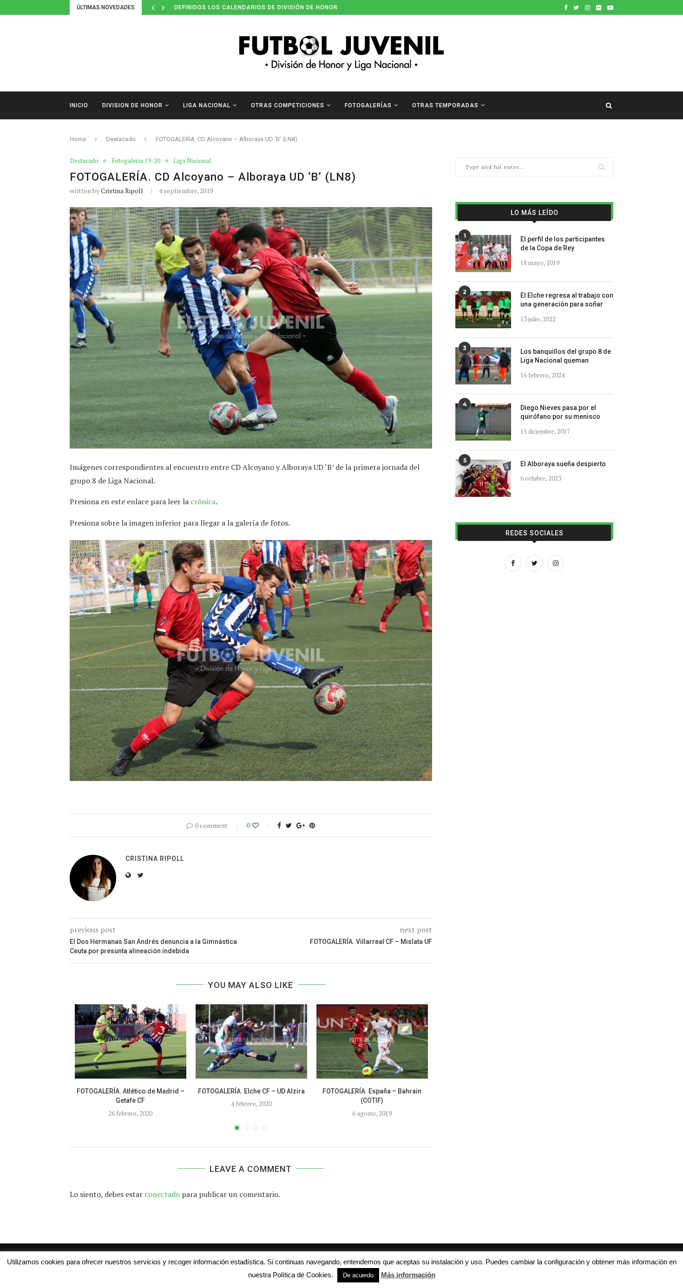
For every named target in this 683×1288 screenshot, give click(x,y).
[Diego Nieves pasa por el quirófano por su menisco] (483, 422)
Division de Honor (132, 105)
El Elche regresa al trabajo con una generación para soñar (566, 300)
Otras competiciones (287, 105)
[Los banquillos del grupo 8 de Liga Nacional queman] (483, 365)
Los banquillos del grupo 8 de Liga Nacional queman (565, 356)
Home (78, 139)
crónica (203, 501)
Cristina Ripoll (122, 190)
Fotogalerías (368, 105)
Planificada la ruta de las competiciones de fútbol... (266, 7)
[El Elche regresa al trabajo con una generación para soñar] (483, 309)
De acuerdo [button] (358, 1275)
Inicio (79, 105)
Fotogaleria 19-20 (136, 161)
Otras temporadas (445, 105)
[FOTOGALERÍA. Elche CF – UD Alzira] (251, 1041)
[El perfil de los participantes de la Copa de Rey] (483, 253)
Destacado (121, 139)
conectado (162, 1194)
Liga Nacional (206, 105)
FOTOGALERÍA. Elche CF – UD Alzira (251, 1091)
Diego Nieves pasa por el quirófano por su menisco (560, 412)
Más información (408, 1275)
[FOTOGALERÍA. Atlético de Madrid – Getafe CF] (130, 1041)
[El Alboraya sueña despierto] (483, 478)
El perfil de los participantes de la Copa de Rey (562, 243)
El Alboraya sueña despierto (563, 464)
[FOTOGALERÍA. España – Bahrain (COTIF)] (372, 1041)
